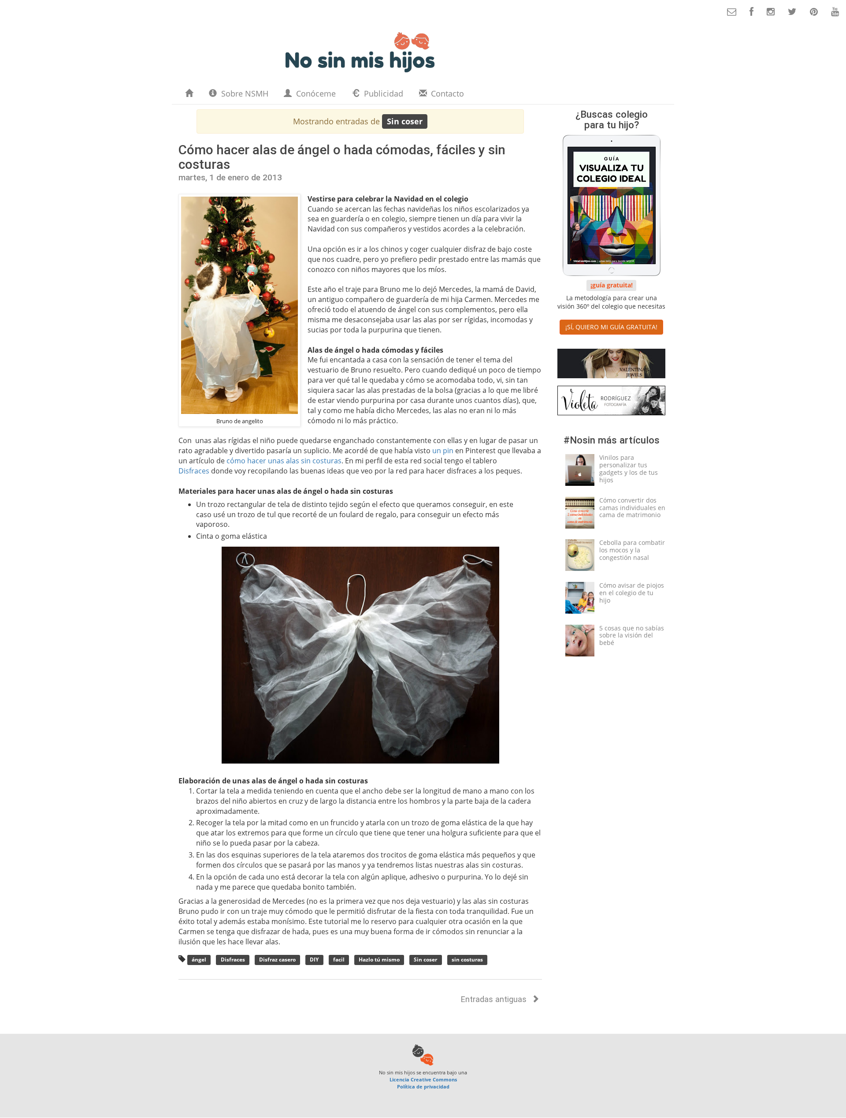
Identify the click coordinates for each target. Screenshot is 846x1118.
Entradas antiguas (495, 999)
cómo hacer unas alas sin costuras (283, 461)
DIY (314, 960)
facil (339, 960)
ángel (199, 960)
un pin (442, 450)
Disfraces (193, 471)
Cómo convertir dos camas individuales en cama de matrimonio (632, 507)
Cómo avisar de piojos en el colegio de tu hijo (631, 592)
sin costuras (467, 960)
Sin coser (425, 960)
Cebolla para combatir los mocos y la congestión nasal (632, 550)
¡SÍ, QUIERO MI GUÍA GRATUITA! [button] (611, 327)
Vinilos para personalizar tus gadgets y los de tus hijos (628, 468)
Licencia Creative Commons (423, 1079)
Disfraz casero (277, 960)
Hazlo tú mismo (379, 960)
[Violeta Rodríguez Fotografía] (611, 402)
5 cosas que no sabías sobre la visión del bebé (631, 635)
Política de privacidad (423, 1086)
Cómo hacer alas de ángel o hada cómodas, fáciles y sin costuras (341, 157)
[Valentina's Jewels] (611, 365)
